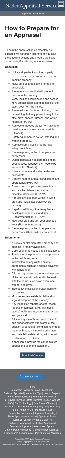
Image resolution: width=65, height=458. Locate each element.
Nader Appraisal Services (33, 6)
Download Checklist (32, 355)
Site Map (59, 444)
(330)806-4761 (32, 376)
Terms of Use (48, 444)
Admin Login (37, 444)
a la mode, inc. (24, 444)
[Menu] (61, 4)
